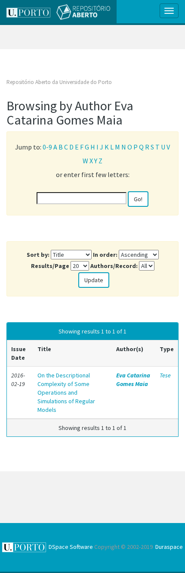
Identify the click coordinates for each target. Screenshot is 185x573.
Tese (165, 375)
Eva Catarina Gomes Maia (133, 379)
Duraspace (169, 547)
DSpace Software (71, 547)
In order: (105, 254)
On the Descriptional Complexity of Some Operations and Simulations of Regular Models (66, 392)
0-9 (47, 147)
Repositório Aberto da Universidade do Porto (59, 82)
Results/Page (50, 266)
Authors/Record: (114, 266)
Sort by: (38, 254)
